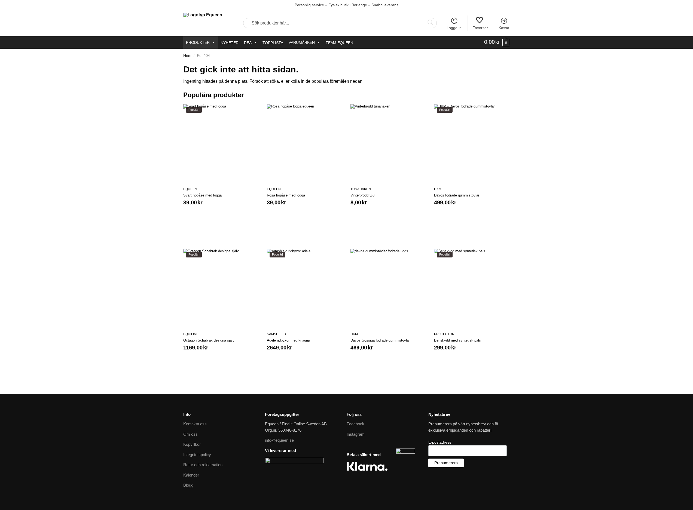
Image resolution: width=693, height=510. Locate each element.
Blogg (188, 485)
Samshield (276, 334)
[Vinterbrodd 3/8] (388, 142)
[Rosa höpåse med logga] (304, 142)
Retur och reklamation (202, 464)
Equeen (190, 189)
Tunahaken (360, 189)
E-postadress (439, 442)
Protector (444, 334)
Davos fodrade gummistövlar (456, 195)
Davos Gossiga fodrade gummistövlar (380, 340)
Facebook (355, 424)
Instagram (356, 434)
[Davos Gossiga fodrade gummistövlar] (388, 286)
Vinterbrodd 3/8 (362, 195)
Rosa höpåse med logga (286, 195)
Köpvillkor (192, 444)
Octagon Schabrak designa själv (208, 340)
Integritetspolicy (197, 454)
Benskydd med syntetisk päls (457, 340)
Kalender (191, 475)
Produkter (198, 42)
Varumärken (302, 42)
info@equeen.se (279, 440)
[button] (497, 42)
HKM (437, 189)
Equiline (191, 334)
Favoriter (480, 28)
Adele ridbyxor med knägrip (288, 340)
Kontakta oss (195, 424)
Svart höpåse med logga (202, 195)
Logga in (454, 28)
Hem (187, 56)
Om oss (190, 434)
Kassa (504, 28)
